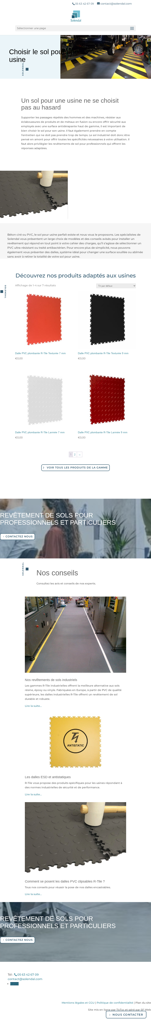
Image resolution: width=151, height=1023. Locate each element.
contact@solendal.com (25, 979)
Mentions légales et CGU (78, 1002)
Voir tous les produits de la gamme (77, 467)
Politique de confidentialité (115, 1002)
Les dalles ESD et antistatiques (48, 777)
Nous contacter (128, 1014)
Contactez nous (19, 536)
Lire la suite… (33, 706)
